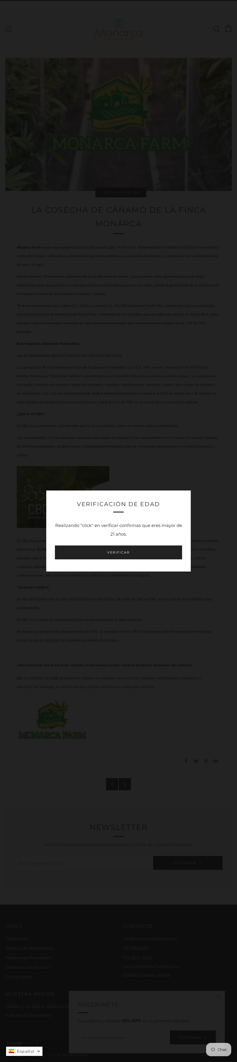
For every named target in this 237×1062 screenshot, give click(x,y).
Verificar (118, 552)
